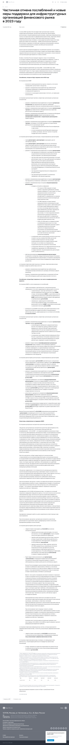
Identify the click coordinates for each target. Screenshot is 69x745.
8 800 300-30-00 (6, 716)
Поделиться (63, 26)
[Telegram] (56, 728)
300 (3, 715)
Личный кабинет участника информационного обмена (14, 720)
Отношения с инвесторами (8, 722)
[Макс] (66, 728)
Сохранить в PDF (7, 699)
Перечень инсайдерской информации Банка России (13, 723)
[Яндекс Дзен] (59, 728)
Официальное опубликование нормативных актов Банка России (16, 725)
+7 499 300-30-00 (6, 717)
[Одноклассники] (61, 728)
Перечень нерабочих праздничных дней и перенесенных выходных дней (17, 728)
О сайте (4, 735)
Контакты (21, 735)
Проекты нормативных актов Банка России (11, 727)
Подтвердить (50, 740)
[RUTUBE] (63, 728)
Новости (6, 6)
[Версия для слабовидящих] (55, 2)
